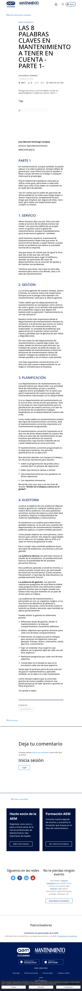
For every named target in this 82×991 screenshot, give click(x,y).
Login (24, 768)
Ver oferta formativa (58, 844)
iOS (60, 888)
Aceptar (13, 987)
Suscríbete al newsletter (59, 901)
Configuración (68, 987)
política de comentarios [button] (41, 752)
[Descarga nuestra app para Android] (29, 962)
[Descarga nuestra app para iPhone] (53, 962)
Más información (21, 844)
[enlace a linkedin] (26, 878)
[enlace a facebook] (19, 878)
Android (53, 888)
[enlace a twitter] (13, 878)
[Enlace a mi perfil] (56, 4)
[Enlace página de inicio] (11, 5)
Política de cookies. (61, 984)
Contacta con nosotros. (67, 936)
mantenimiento (26, 709)
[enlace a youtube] (32, 878)
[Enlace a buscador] (62, 4)
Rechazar (41, 987)
